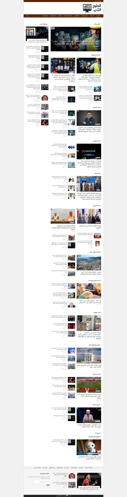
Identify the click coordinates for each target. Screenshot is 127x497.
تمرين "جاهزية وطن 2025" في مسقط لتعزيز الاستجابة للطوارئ (90, 273)
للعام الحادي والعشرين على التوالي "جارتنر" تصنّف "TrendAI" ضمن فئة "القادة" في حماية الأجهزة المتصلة (89, 129)
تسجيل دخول (97, 1)
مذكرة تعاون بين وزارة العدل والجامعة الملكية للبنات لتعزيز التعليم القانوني (85, 233)
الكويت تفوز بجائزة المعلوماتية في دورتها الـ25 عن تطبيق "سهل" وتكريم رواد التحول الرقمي (59, 145)
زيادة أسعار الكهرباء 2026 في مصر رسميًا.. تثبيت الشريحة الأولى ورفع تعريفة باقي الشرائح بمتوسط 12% (59, 294)
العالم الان (76, 16)
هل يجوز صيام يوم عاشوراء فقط (60, 416)
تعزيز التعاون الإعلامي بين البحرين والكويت (90, 226)
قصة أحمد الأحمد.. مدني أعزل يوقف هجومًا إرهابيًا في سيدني (33, 105)
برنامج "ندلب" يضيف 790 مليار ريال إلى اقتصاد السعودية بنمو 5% (59, 348)
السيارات (97, 433)
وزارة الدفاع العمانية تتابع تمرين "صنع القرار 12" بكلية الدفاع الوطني (33, 57)
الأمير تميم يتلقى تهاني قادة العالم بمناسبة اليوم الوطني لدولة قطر (59, 194)
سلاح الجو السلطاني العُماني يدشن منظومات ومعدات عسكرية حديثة (59, 255)
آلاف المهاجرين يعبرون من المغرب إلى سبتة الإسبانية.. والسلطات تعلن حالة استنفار (59, 285)
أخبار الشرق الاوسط (37, 99)
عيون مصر (45, 468)
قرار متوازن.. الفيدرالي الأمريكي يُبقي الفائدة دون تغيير (89, 366)
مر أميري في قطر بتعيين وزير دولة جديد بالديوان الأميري (60, 186)
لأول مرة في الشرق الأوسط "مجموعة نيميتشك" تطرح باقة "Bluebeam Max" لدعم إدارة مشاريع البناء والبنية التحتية (89, 78)
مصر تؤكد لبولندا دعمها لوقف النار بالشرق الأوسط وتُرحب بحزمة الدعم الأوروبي (33, 48)
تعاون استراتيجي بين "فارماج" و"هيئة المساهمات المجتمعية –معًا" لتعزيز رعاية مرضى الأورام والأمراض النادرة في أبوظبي (77, 43)
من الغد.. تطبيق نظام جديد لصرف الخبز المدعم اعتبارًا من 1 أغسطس (90, 301)
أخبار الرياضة (38, 124)
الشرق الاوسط (84, 16)
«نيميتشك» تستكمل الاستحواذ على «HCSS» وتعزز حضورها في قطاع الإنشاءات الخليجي (85, 87)
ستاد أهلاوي (52, 468)
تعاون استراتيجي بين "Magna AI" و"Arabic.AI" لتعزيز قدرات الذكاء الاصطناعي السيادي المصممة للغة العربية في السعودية (60, 88)
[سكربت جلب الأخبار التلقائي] (62, 496)
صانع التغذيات (74, 468)
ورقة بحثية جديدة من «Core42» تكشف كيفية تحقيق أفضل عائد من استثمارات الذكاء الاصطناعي (59, 112)
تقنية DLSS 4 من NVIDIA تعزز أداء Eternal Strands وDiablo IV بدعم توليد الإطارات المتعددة (59, 441)
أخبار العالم (38, 107)
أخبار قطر (97, 173)
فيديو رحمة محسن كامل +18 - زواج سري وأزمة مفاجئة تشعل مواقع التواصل (33, 96)
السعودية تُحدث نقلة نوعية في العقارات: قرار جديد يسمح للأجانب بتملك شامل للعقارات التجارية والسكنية (33, 76)
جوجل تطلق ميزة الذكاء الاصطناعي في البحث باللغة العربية (89, 457)
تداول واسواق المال (67, 16)
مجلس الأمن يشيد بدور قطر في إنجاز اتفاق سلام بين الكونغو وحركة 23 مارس (59, 177)
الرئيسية (98, 16)
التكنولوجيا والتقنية (94, 437)
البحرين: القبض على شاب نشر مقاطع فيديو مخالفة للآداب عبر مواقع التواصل (59, 243)
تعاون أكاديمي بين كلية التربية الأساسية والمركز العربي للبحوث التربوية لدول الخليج (59, 154)
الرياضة (59, 16)
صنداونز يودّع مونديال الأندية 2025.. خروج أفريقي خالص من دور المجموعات (37, 41)
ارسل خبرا (67, 468)
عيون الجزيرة (45, 16)
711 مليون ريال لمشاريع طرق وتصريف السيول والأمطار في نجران (59, 356)
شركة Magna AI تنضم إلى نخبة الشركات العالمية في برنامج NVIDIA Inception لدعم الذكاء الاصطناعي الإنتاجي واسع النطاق (89, 164)
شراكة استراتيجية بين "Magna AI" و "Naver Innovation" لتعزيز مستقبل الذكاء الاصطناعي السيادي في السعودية (85, 98)
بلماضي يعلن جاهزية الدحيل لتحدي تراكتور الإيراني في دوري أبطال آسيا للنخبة (59, 394)
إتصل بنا (81, 468)
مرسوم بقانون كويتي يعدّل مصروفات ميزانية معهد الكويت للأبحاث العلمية (59, 163)
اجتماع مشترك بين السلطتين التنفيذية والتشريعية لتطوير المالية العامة (63, 227)
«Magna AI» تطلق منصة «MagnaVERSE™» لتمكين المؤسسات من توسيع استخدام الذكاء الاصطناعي (59, 98)
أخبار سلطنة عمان (37, 60)
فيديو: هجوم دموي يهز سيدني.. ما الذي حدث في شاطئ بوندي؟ (59, 324)
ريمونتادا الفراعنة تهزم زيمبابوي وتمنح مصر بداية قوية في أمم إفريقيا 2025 (33, 121)
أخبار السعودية (95, 55)
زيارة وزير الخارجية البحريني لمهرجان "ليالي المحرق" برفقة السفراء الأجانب (59, 235)
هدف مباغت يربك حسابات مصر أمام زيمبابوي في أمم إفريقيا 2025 (59, 385)
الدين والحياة (53, 16)
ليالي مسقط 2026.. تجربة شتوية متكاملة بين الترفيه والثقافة (60, 263)
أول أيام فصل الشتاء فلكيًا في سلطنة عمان (59, 271)
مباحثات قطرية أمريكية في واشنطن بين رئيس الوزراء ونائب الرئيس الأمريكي (59, 316)
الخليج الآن (92, 16)
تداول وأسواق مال (37, 69)
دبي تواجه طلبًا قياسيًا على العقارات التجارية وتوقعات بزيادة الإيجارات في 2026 (59, 365)
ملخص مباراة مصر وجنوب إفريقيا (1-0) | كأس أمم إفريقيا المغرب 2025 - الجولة (89, 396)
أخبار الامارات (38, 90)
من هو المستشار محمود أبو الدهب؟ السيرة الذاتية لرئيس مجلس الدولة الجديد (59, 303)
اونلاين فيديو (38, 468)
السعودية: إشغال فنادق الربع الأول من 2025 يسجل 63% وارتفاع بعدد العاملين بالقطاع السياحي (33, 66)
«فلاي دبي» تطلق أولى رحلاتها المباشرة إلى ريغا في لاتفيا (33, 112)
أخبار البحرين (96, 205)
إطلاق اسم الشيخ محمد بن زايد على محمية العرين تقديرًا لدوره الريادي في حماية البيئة (85, 242)
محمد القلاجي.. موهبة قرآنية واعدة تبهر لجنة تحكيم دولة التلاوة (89, 425)
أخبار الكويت (96, 141)
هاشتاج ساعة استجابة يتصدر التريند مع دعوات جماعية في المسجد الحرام (59, 408)
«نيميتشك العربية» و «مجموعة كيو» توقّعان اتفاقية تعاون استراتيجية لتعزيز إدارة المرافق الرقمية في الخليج (59, 131)
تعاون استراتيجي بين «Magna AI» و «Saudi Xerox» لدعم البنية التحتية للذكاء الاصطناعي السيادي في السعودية (63, 78)
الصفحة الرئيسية (88, 468)
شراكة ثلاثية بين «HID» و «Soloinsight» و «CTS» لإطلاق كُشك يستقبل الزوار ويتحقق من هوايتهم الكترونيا (89, 335)
